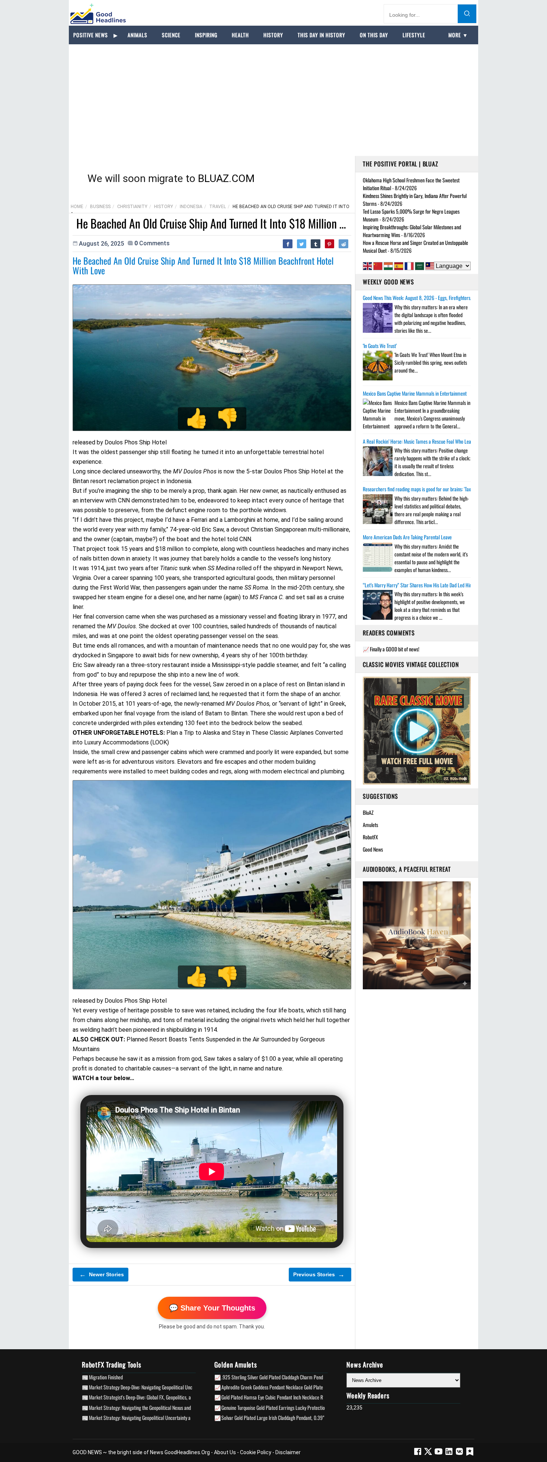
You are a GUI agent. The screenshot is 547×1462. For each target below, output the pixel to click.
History (273, 35)
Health (240, 35)
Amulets (370, 825)
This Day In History (321, 35)
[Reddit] (343, 243)
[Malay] (430, 266)
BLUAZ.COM (226, 178)
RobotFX (370, 837)
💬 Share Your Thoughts (212, 1308)
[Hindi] (388, 266)
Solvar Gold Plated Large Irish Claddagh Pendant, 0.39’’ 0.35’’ (278, 1417)
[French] (409, 266)
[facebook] (417, 1454)
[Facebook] (287, 243)
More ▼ (458, 35)
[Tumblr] (315, 243)
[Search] (467, 13)
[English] (367, 266)
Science (171, 35)
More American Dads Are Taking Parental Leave (407, 537)
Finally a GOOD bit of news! (394, 649)
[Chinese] (378, 266)
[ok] (469, 1454)
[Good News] (98, 13)
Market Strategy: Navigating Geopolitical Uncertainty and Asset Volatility (156, 1417)
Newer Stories (101, 1274)
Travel (217, 206)
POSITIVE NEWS (90, 35)
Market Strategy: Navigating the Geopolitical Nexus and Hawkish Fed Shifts (158, 1407)
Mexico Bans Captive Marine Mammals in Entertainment (415, 393)
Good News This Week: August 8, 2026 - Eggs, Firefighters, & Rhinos (426, 297)
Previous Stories (319, 1274)
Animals (137, 35)
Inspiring (206, 35)
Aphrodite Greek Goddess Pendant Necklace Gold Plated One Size (282, 1387)
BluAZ (368, 812)
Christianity (132, 206)
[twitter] (428, 1454)
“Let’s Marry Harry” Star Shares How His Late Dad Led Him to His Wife (429, 585)
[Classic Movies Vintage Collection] (417, 730)
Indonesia (191, 206)
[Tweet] (302, 243)
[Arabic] (419, 266)
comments (152, 243)
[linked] (449, 1454)
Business (100, 206)
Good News (373, 849)
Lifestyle (414, 35)
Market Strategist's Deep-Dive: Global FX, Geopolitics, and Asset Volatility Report (163, 1397)
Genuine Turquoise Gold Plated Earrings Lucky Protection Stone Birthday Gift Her (296, 1407)
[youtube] (439, 1454)
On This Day (374, 35)
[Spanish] (398, 266)
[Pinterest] (330, 243)
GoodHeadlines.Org (187, 1452)
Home (77, 206)
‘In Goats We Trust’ (380, 345)
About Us (225, 1452)
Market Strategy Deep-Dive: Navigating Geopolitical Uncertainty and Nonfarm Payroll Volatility (176, 1387)
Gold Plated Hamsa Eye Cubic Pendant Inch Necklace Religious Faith (284, 1397)
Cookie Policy (255, 1452)
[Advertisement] (273, 100)
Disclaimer (288, 1452)
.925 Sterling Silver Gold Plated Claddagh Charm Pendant (275, 1377)
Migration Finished (106, 1377)
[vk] (460, 1454)
